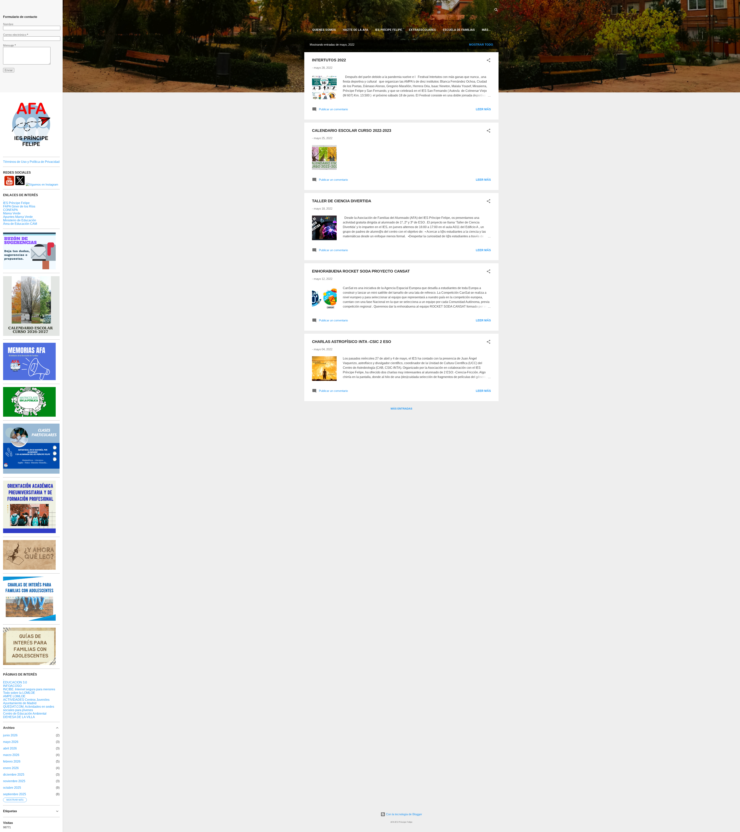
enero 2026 (11, 768)
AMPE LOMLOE (14, 696)
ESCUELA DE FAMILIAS (459, 30)
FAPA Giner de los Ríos (19, 206)
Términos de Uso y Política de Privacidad (31, 161)
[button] (488, 61)
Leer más (483, 109)
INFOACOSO (12, 685)
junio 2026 (10, 735)
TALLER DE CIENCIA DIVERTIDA (341, 201)
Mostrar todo (481, 44)
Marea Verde (12, 213)
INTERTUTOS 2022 (329, 60)
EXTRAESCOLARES (422, 30)
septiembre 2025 (14, 794)
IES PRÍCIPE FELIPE (388, 30)
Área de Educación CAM (20, 223)
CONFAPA (10, 210)
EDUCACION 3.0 (15, 682)
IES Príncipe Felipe (16, 203)
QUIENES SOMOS (324, 30)
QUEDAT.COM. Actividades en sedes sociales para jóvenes (28, 708)
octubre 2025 (12, 787)
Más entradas (401, 408)
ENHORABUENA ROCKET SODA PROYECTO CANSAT (361, 271)
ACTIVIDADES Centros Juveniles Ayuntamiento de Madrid (26, 701)
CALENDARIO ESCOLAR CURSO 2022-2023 (351, 130)
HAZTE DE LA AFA (355, 30)
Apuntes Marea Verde (18, 216)
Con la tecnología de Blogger (403, 814)
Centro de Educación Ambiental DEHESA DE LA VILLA (24, 715)
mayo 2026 (10, 741)
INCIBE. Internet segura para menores (29, 689)
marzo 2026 (11, 755)
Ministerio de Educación (19, 220)
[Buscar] (496, 10)
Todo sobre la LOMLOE (19, 692)
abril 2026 (10, 748)
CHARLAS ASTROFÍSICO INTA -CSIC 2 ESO (351, 341)
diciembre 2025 (13, 774)
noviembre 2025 (14, 781)
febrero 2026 (11, 761)
